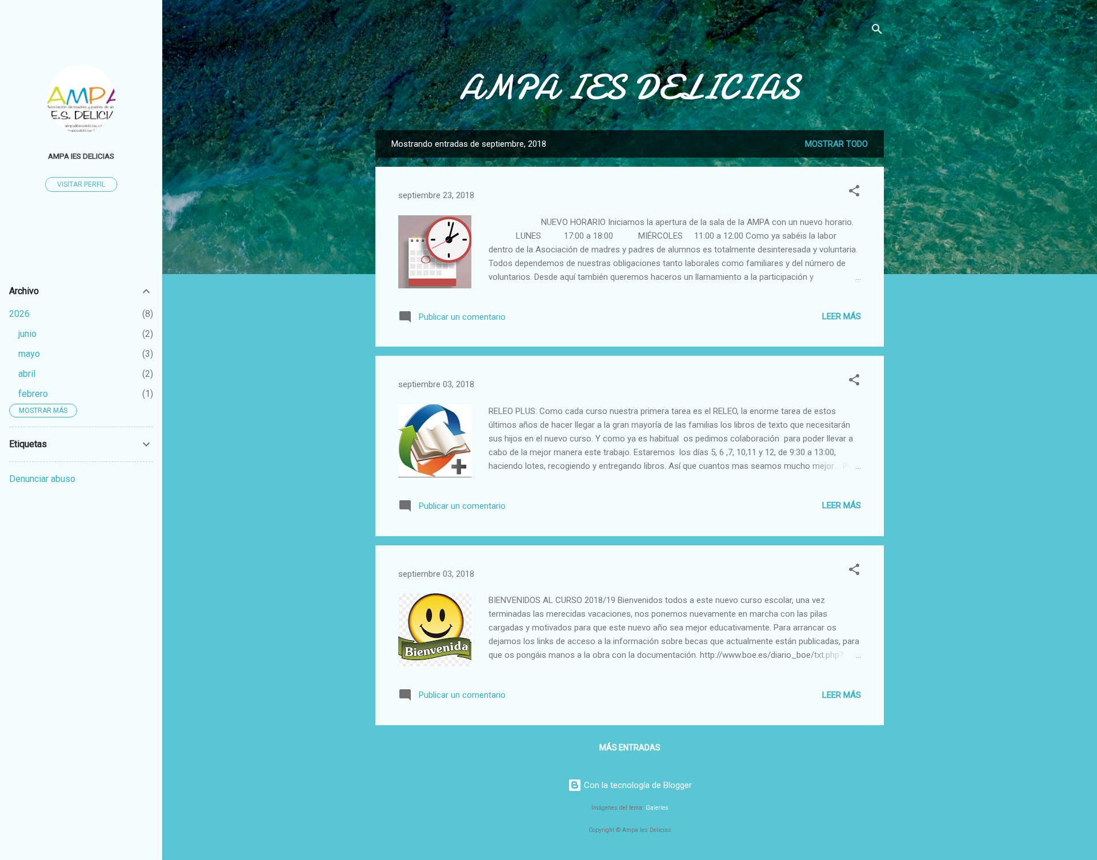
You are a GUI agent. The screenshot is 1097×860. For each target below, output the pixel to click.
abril (26, 373)
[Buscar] (877, 31)
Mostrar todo (836, 144)
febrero (33, 393)
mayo (29, 353)
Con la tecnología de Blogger (637, 785)
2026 (19, 313)
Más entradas (629, 747)
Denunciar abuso (42, 478)
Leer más (841, 316)
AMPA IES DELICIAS (629, 87)
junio (27, 333)
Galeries (657, 807)
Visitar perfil (81, 184)
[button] (854, 193)
